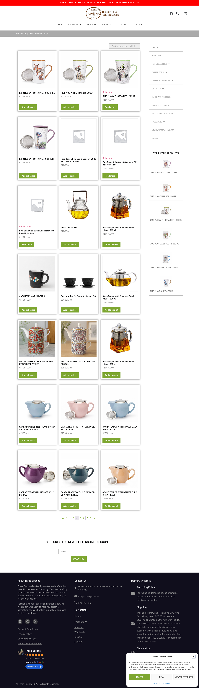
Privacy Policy (167, 683)
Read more (110, 107)
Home (59, 24)
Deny (161, 677)
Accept (139, 677)
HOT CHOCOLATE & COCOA (162, 113)
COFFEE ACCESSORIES (161, 80)
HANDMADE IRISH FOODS (162, 97)
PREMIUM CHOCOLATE (160, 105)
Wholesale (107, 24)
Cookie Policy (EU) (27, 638)
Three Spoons (33, 650)
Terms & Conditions (28, 629)
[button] (193, 656)
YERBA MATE (157, 56)
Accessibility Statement (30, 643)
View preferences (184, 677)
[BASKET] (185, 13)
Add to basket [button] (28, 107)
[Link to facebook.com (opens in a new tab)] (20, 621)
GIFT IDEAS (156, 89)
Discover (123, 24)
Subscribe (78, 558)
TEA (153, 47)
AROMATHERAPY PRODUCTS (163, 130)
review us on (33, 666)
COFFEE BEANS (158, 72)
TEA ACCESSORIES (159, 64)
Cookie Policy (156, 683)
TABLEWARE (36, 33)
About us (91, 24)
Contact (138, 24)
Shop (25, 33)
